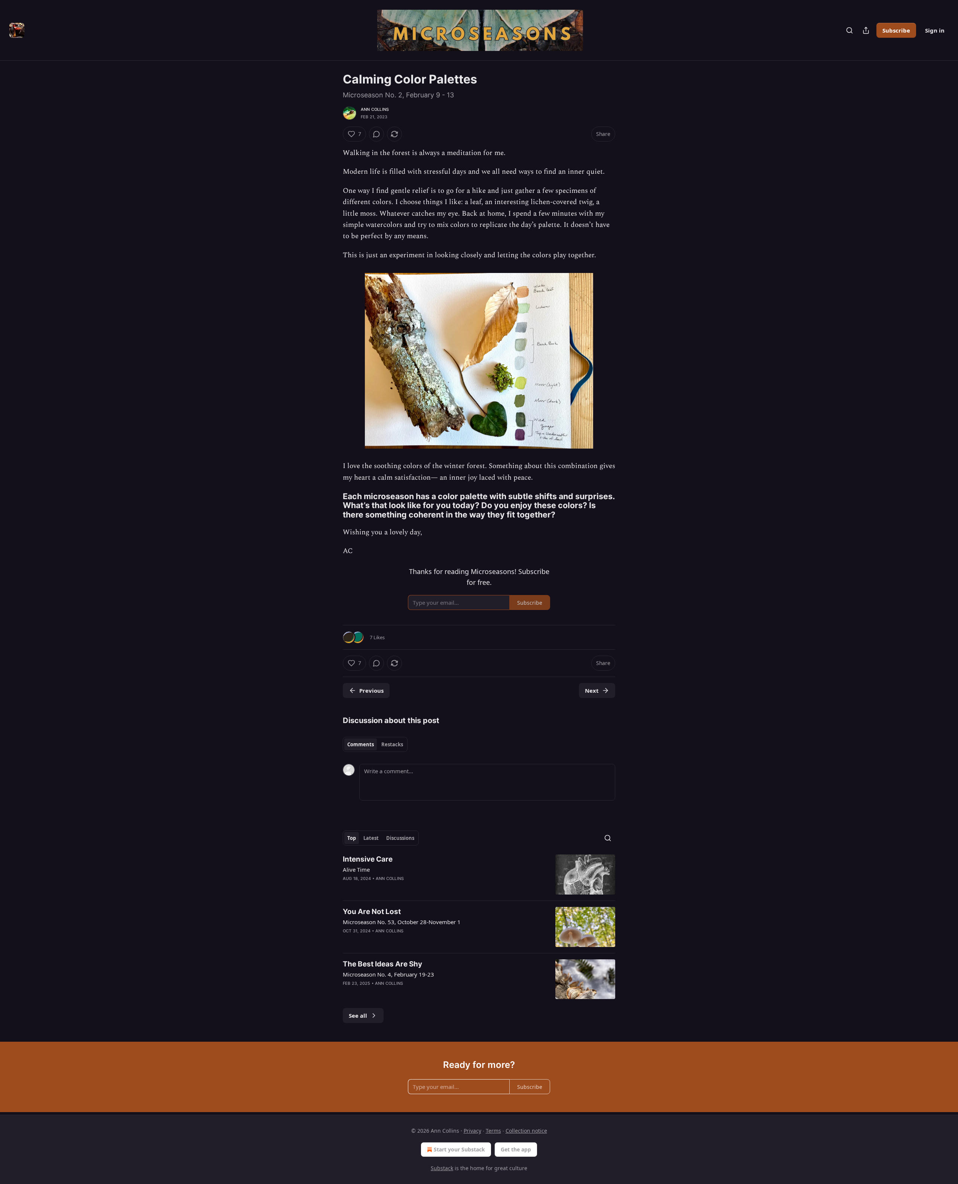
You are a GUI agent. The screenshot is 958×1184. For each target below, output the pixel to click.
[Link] (332, 505)
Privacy (472, 1130)
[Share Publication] (865, 30)
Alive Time (356, 869)
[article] (479, 874)
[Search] (849, 30)
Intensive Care (368, 859)
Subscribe (896, 30)
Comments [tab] (360, 744)
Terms (493, 1130)
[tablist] (375, 744)
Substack (442, 1168)
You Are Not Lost (372, 911)
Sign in (935, 30)
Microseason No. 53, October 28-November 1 (402, 922)
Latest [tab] (371, 838)
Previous (371, 690)
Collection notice (526, 1130)
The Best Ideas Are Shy (382, 964)
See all (358, 1015)
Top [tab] (351, 838)
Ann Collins (375, 109)
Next (592, 690)
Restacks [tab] (392, 744)
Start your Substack (459, 1149)
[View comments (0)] (376, 134)
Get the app (516, 1149)
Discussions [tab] (400, 838)
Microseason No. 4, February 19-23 (388, 974)
